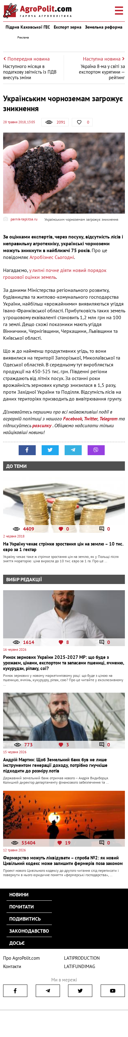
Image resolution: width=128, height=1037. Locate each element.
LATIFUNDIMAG (79, 966)
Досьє (17, 943)
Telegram (108, 418)
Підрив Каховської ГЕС (28, 27)
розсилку (42, 425)
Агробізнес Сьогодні (52, 257)
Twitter (91, 418)
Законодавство (29, 931)
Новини (19, 894)
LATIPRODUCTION (82, 958)
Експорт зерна (67, 27)
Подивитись (25, 919)
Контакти (12, 966)
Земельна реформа (103, 27)
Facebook (72, 418)
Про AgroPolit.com (21, 958)
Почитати (21, 906)
